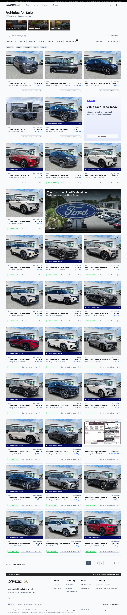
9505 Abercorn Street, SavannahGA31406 (18, 1)
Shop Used (57, 588)
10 (105, 563)
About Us (69, 588)
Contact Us (69, 585)
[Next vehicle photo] (40, 66)
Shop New (57, 585)
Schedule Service (71, 591)
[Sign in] (119, 5)
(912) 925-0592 (62, 1)
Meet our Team (86, 585)
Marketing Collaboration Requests (106, 588)
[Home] (13, 5)
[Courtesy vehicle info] (80, 123)
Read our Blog (85, 588)
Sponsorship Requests (103, 585)
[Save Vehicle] (40, 91)
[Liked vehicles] (116, 5)
